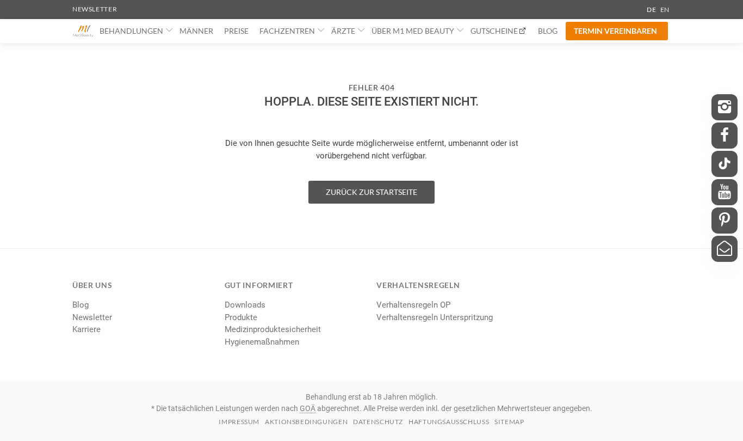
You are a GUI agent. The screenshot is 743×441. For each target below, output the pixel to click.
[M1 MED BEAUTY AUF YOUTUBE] (724, 192)
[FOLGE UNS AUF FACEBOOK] (724, 135)
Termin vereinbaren (615, 31)
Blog (548, 31)
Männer (196, 31)
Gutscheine (494, 31)
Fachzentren (287, 31)
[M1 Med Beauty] (83, 31)
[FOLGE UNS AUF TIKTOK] (724, 164)
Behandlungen (131, 31)
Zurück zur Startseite (371, 192)
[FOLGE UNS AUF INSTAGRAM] (724, 107)
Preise (236, 31)
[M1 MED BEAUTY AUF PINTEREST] (724, 220)
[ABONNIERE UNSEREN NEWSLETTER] (724, 249)
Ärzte (343, 31)
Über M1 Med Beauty (412, 31)
